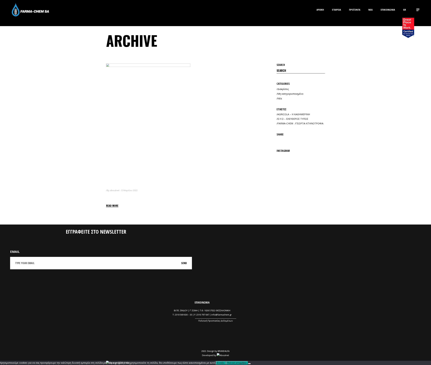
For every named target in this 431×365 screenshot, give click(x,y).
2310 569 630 (181, 314)
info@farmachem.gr (221, 314)
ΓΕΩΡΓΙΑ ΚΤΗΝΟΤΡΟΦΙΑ (309, 123)
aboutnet (114, 190)
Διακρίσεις (283, 89)
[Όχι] (249, 363)
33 (191, 314)
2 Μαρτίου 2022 (130, 190)
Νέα (279, 98)
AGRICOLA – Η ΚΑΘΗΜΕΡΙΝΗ (293, 114)
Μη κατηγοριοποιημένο (290, 93)
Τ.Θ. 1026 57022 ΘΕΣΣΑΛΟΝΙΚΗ (215, 310)
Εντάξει (220, 363)
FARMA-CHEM (285, 123)
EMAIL (15, 252)
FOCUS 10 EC (118, 196)
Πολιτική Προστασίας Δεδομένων (215, 320)
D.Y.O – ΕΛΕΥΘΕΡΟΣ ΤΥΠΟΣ (292, 118)
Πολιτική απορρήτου (237, 363)
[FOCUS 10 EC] (148, 123)
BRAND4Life (224, 351)
